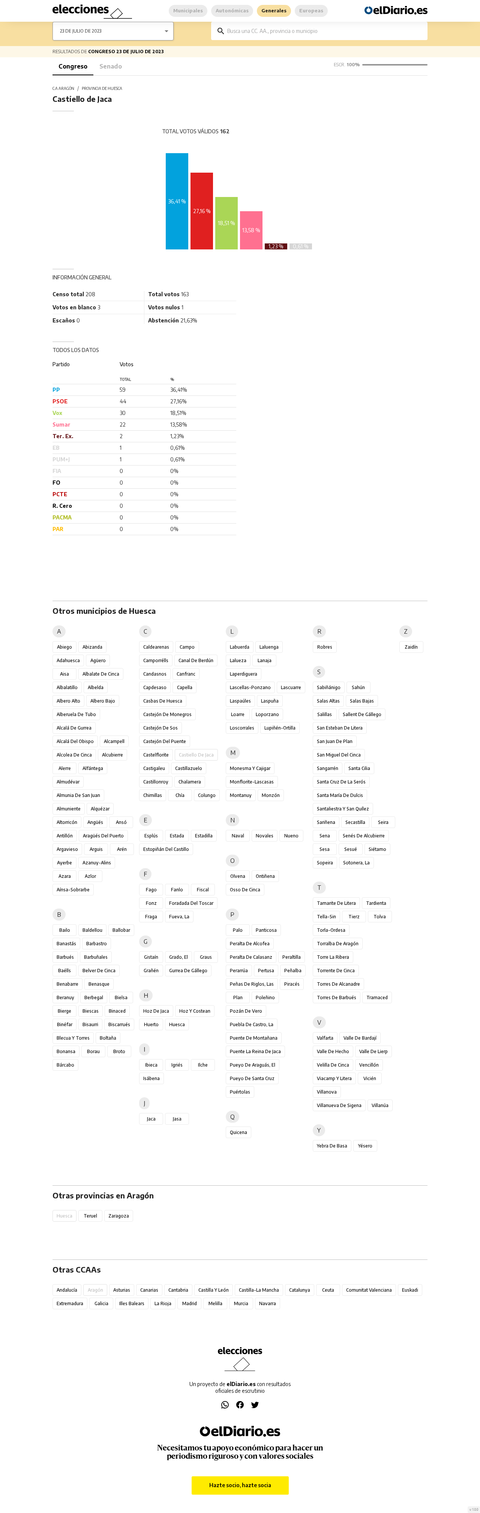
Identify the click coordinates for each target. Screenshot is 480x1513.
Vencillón (369, 1065)
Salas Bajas (362, 701)
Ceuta (328, 1290)
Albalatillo (67, 687)
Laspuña (270, 701)
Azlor (90, 876)
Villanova (327, 1092)
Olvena (237, 876)
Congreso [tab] (72, 66)
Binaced (117, 1011)
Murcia (241, 1303)
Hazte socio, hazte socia (240, 1485)
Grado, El (178, 957)
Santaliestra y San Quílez (343, 809)
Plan (238, 997)
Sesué (350, 849)
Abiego (64, 647)
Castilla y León (213, 1290)
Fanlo (177, 889)
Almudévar (68, 782)
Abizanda (92, 647)
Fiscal (203, 889)
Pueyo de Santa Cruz (252, 1078)
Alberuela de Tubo (76, 714)
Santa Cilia (359, 768)
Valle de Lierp (373, 1051)
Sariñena (326, 822)
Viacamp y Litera (334, 1078)
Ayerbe (64, 862)
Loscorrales (242, 728)
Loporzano (267, 714)
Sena (325, 836)
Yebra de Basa (332, 1146)
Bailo (64, 930)
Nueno (291, 836)
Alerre (64, 768)
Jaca (151, 1119)
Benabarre (67, 984)
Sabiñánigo (328, 687)
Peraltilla (291, 957)
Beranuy (65, 997)
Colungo (207, 795)
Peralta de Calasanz (251, 957)
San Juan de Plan (334, 741)
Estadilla (204, 836)
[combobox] (324, 30)
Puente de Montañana (254, 1038)
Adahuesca (68, 660)
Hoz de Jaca (156, 1011)
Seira (383, 822)
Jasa (177, 1119)
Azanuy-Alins (96, 862)
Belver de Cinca (99, 970)
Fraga (151, 916)
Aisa (64, 674)
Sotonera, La (356, 862)
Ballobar (121, 930)
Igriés (177, 1065)
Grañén (151, 970)
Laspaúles (240, 701)
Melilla (215, 1303)
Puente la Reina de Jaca (255, 1051)
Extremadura (70, 1303)
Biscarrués (119, 1024)
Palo (238, 930)
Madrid (189, 1303)
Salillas (324, 714)
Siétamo (377, 849)
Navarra (267, 1303)
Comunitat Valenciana (369, 1290)
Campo (187, 647)
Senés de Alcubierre (364, 836)
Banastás (66, 943)
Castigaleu (154, 768)
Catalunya (299, 1290)
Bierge (64, 1011)
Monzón (271, 795)
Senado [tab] (110, 66)
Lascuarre (291, 687)
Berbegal (93, 997)
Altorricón (67, 822)
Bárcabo (65, 1065)
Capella (184, 687)
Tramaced (377, 997)
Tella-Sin (326, 916)
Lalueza (238, 660)
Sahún (358, 687)
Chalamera (189, 782)
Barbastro (96, 943)
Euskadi (410, 1290)
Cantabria (178, 1290)
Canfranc (186, 674)
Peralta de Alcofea (250, 943)
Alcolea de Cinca (74, 755)
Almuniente (69, 809)
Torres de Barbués (336, 997)
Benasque (99, 984)
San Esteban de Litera (340, 728)
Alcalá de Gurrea (74, 728)
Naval (238, 836)
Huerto (151, 1024)
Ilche (203, 1065)
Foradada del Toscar (191, 903)
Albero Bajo (102, 701)
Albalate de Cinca (100, 674)
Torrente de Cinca (336, 970)
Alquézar (100, 809)
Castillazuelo (188, 768)
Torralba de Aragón (337, 943)
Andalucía (67, 1290)
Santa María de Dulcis (340, 795)
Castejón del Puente (164, 741)
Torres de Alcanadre (338, 984)
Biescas (90, 1011)
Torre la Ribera (333, 957)
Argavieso (67, 849)
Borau (93, 1051)
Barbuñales (96, 957)
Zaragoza (118, 1216)
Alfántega (92, 768)
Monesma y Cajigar (250, 768)
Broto (119, 1051)
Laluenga (269, 647)
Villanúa (380, 1105)
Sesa (325, 849)
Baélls (64, 970)
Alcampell (114, 741)
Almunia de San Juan (78, 795)
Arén (122, 849)
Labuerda (239, 647)
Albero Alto (68, 701)
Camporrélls (155, 660)
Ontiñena (265, 876)
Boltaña (108, 1038)
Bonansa (66, 1051)
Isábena (151, 1078)
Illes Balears (131, 1303)
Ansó (121, 822)
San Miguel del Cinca (339, 755)
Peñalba (293, 970)
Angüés (95, 822)
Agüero (98, 660)
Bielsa (121, 997)
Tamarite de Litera (336, 903)
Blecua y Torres (73, 1038)
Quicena (238, 1132)
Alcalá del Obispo (75, 741)
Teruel (90, 1216)
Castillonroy (155, 782)
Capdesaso (154, 687)
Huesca (177, 1024)
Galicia (101, 1303)
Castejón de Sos (160, 728)
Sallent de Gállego (362, 714)
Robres (324, 647)
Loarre (237, 714)
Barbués (65, 957)
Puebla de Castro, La (251, 1024)
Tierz (354, 916)
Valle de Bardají (360, 1038)
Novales (264, 836)
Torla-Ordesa (331, 930)
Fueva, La (179, 916)
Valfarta (325, 1038)
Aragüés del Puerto (103, 836)
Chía (180, 795)
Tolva (380, 916)
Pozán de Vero (246, 1011)
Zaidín (411, 647)
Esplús (151, 836)
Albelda (96, 687)
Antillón (65, 836)
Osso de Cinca (245, 889)
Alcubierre (112, 755)
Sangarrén (327, 768)
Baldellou (92, 930)
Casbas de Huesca (162, 701)
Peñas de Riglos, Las (252, 984)
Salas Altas (328, 701)
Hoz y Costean (194, 1011)
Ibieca (151, 1065)
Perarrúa (239, 970)
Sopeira (325, 862)
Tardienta (376, 903)
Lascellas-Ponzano (250, 687)
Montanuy (241, 795)
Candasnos (154, 674)
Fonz (151, 903)
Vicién (369, 1078)
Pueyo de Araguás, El (252, 1065)
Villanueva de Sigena (339, 1105)
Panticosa (266, 930)
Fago (151, 889)
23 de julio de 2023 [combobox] (80, 31)
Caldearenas (156, 647)
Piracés (292, 984)
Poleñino (265, 997)
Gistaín (151, 957)
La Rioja (162, 1303)
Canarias (149, 1290)
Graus (206, 957)
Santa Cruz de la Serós (341, 782)
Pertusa (266, 970)
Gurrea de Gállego (188, 970)
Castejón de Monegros (167, 714)
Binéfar (64, 1024)
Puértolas (240, 1092)
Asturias (121, 1290)
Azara (64, 876)
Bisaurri (90, 1024)
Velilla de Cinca (333, 1065)
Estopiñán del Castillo (166, 849)
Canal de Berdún (195, 660)
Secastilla (355, 822)
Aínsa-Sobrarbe (73, 889)
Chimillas (152, 795)
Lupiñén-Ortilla (280, 728)
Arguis (96, 849)
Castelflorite (156, 755)
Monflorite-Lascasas (252, 782)
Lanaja (265, 660)
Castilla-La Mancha (259, 1290)
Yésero (365, 1146)
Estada (177, 836)
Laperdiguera (243, 674)
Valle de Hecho (333, 1051)
